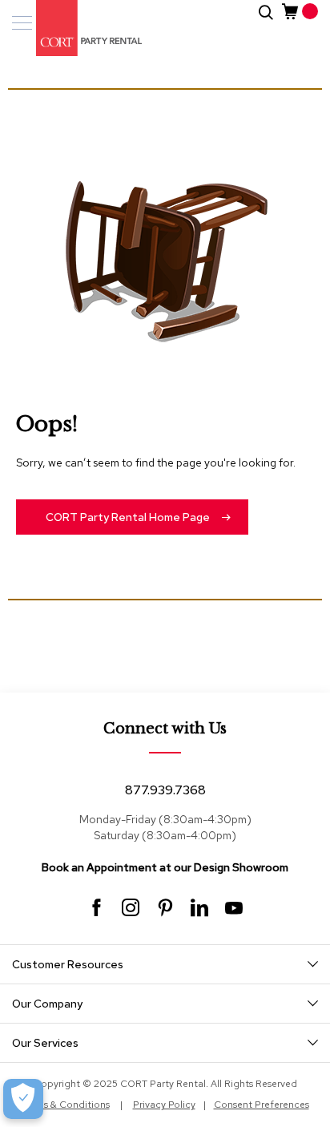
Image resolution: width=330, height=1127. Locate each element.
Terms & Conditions (66, 1104)
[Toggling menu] (22, 23)
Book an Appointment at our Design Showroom (165, 867)
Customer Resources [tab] (67, 964)
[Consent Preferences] (23, 1099)
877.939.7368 (165, 790)
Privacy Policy (164, 1104)
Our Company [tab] (47, 1003)
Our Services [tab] (45, 1043)
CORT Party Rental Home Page (128, 517)
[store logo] (80, 28)
